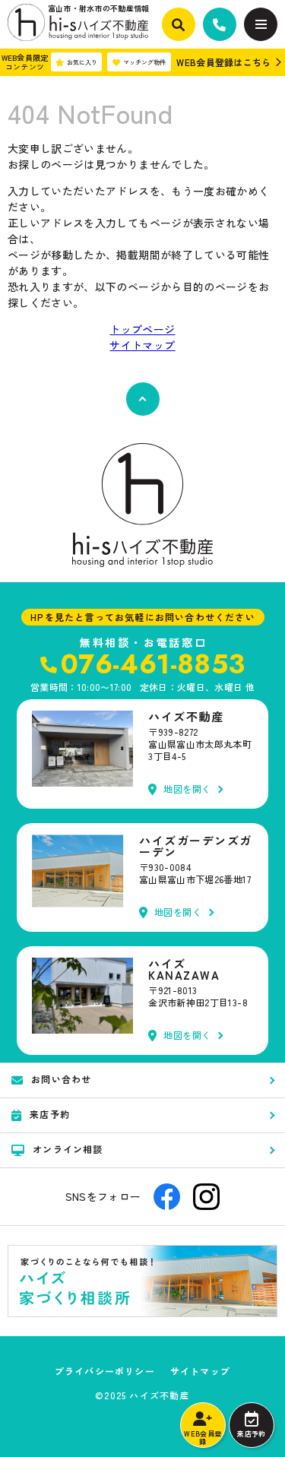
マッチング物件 (144, 62)
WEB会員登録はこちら (223, 61)
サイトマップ (142, 345)
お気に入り (82, 62)
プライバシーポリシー (105, 1371)
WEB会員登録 (202, 1437)
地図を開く (187, 789)
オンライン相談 (68, 1148)
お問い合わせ (61, 1078)
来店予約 (251, 1434)
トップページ (142, 329)
